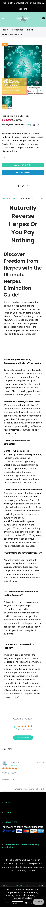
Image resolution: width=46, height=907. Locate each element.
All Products (17, 29)
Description (9, 199)
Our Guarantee (28, 199)
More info (30, 903)
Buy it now (23, 172)
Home (5, 29)
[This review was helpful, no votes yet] (37, 789)
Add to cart (23, 165)
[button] (23, 125)
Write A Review (23, 737)
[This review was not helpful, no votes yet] (41, 789)
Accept (17, 903)
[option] (23, 68)
